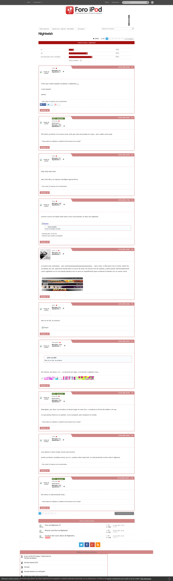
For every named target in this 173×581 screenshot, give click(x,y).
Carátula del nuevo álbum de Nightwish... (76, 562)
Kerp (69, 207)
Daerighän (71, 354)
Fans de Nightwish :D (69, 545)
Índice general (60, 29)
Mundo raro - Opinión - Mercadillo (79, 29)
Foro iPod (85, 10)
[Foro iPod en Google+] (92, 575)
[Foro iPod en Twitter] (81, 575)
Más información (146, 578)
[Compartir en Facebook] (59, 108)
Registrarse (115, 2)
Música (104, 550)
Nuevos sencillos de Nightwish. (72, 554)
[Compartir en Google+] (73, 108)
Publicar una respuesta (108, 533)
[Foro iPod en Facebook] (86, 575)
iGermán (71, 125)
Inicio (28, 2)
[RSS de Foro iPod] (98, 575)
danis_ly (71, 257)
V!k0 (69, 72)
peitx (70, 317)
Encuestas (97, 29)
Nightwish (62, 36)
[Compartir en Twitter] (66, 108)
